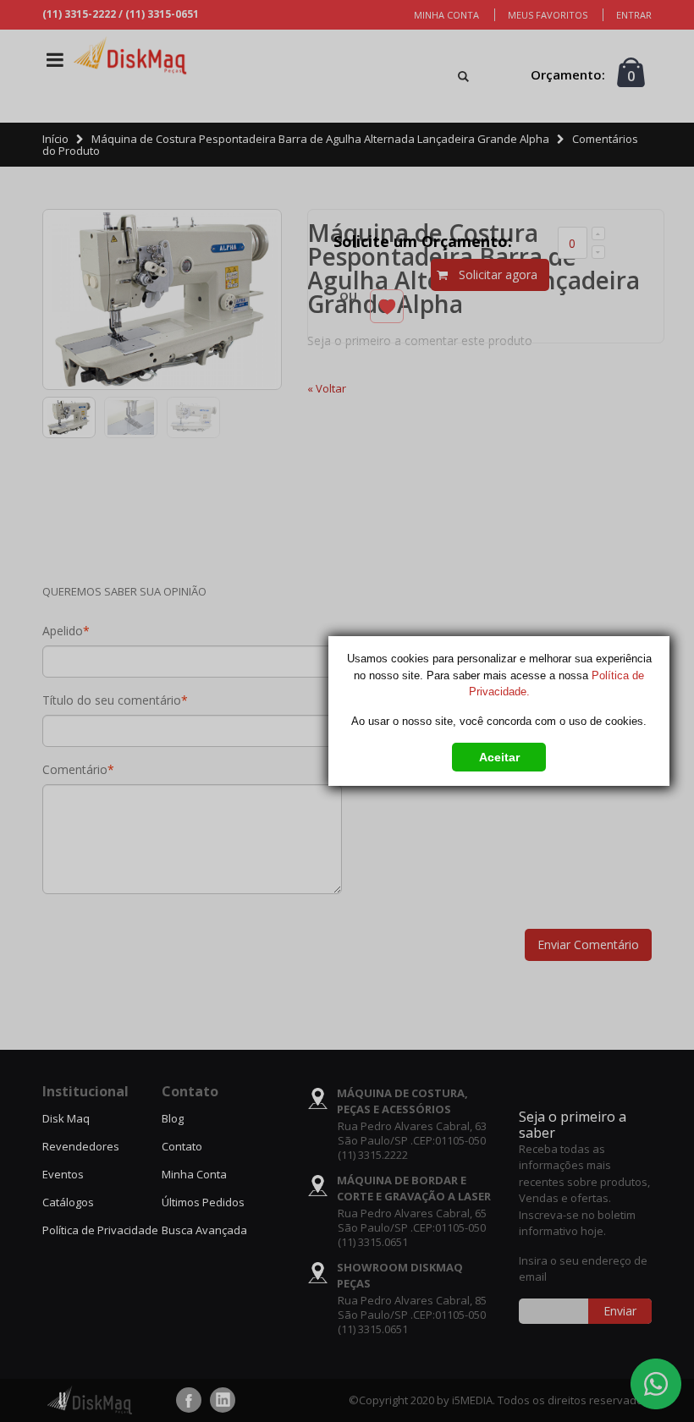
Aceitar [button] (499, 757)
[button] (499, 754)
